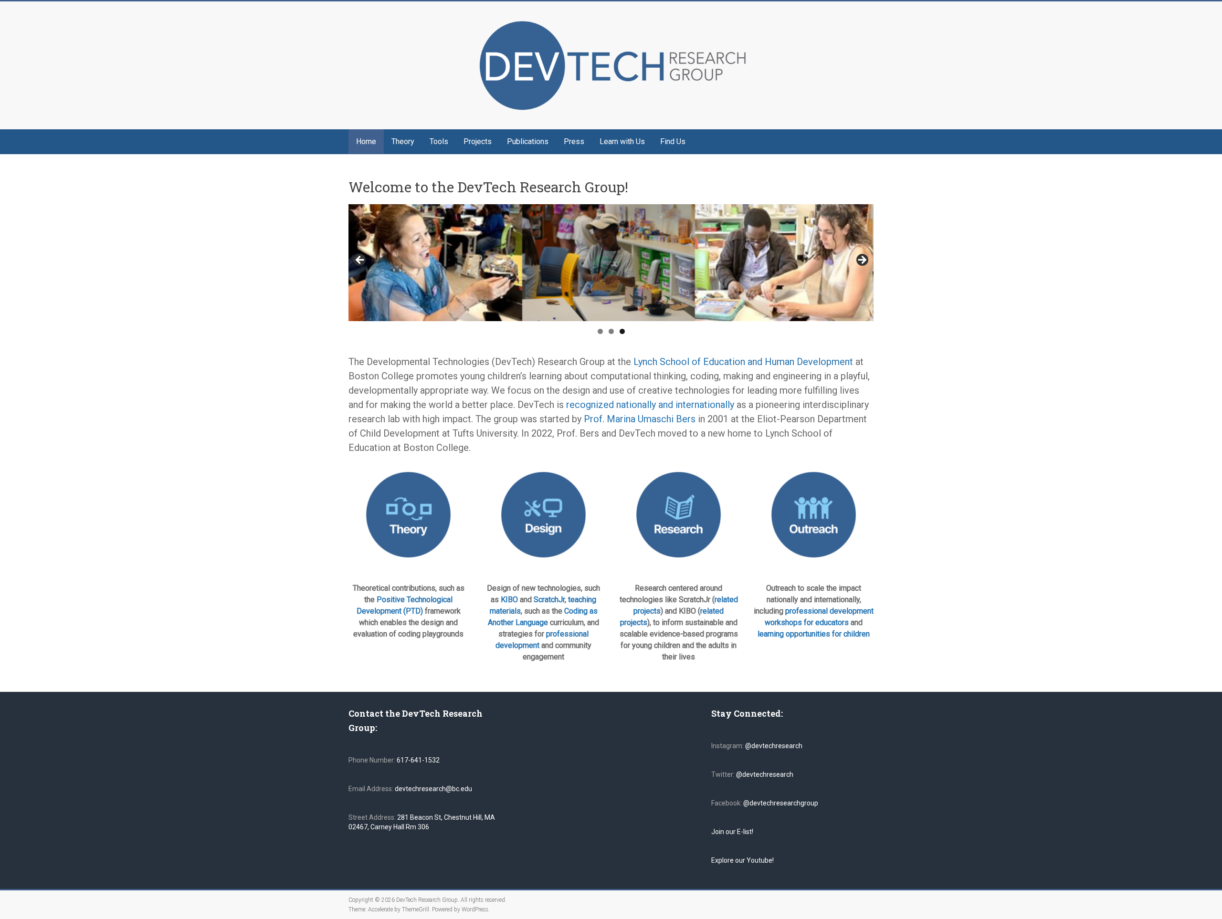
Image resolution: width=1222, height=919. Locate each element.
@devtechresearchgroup (780, 803)
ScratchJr (549, 599)
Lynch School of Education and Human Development (744, 361)
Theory (402, 141)
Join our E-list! (732, 831)
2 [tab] (611, 331)
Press (574, 141)
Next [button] (861, 260)
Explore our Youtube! (742, 860)
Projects (478, 141)
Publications (527, 141)
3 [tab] (622, 331)
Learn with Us (622, 141)
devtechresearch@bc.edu (433, 789)
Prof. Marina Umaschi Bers (639, 419)
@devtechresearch (773, 746)
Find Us (672, 141)
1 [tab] (600, 331)
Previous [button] (360, 260)
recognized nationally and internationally (650, 404)
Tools (439, 141)
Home (366, 141)
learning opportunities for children (814, 633)
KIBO (509, 599)
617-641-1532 (417, 760)
